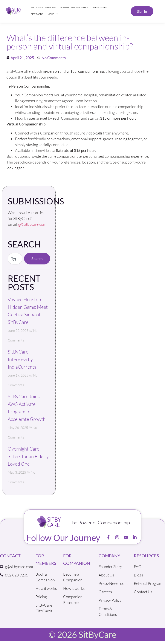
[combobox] (15, 258)
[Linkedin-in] (135, 537)
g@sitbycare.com (32, 224)
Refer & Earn (100, 7)
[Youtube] (126, 537)
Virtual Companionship (74, 7)
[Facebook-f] (108, 537)
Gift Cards (37, 14)
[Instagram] (117, 537)
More (51, 14)
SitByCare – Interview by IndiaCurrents (22, 359)
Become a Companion (43, 7)
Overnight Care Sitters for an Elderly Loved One (28, 456)
